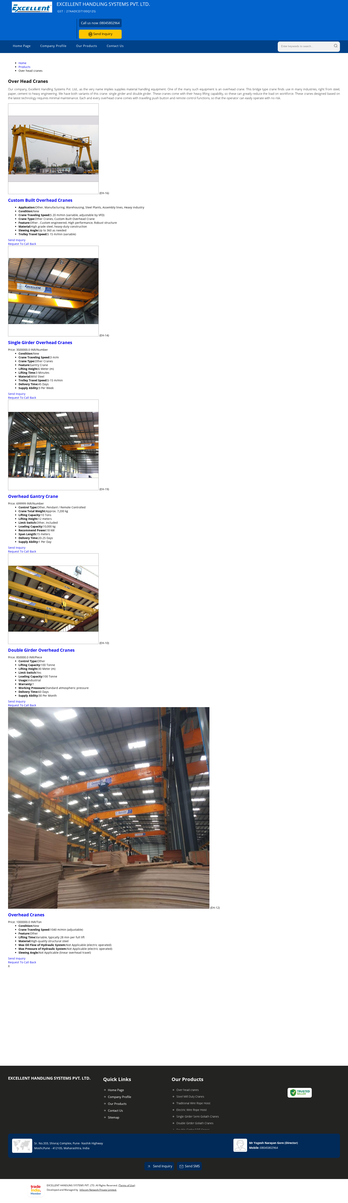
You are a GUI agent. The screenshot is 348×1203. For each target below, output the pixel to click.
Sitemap (113, 1117)
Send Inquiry (102, 34)
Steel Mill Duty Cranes (190, 1096)
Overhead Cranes (26, 915)
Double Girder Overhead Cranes (41, 650)
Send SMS (192, 1166)
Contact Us (115, 46)
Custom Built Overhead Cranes (40, 200)
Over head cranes (187, 1090)
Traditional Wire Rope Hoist (193, 1103)
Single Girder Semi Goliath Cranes (197, 1116)
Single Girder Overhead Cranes (40, 342)
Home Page (22, 46)
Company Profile (53, 46)
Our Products (86, 46)
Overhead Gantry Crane (33, 496)
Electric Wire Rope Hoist (191, 1110)
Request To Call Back (22, 244)
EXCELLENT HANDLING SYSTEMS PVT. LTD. (103, 7)
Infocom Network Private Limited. (98, 1190)
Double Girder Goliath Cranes (194, 1123)
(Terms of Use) (126, 1185)
